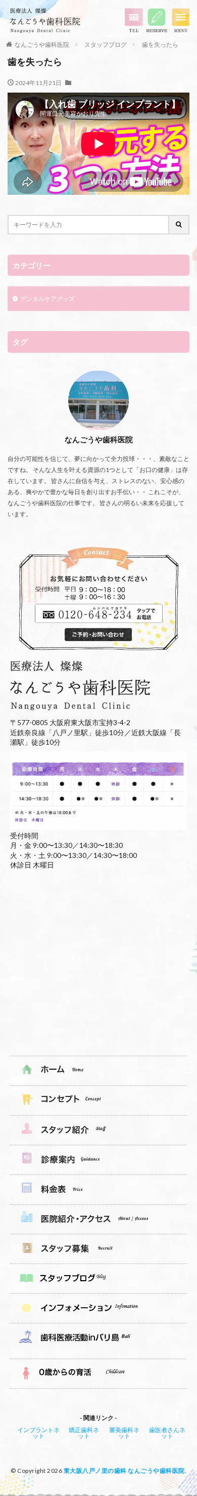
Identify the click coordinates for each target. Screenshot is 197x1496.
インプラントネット (38, 1433)
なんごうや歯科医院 (42, 44)
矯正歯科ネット (84, 1433)
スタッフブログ (105, 44)
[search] (179, 224)
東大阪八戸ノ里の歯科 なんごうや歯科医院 (124, 1470)
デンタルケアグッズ (47, 298)
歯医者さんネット (167, 1433)
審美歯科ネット (124, 1433)
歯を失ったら (160, 44)
